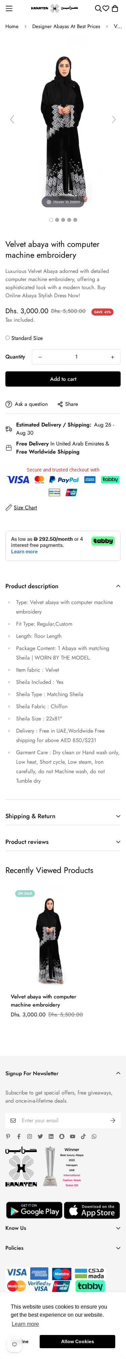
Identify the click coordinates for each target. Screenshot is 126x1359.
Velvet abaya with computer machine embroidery (43, 1001)
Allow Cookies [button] (77, 1341)
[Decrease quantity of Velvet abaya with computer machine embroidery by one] (40, 357)
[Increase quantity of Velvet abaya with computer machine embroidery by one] (112, 357)
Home (11, 26)
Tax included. (20, 320)
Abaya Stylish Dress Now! (51, 295)
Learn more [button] (25, 1324)
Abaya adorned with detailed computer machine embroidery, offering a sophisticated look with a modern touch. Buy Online (57, 283)
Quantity (15, 357)
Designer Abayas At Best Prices (66, 26)
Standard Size (27, 338)
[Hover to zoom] (63, 122)
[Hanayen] (54, 8)
